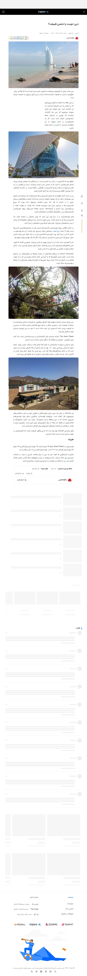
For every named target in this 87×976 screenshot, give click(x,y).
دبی (20, 253)
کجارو (57, 125)
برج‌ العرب (56, 231)
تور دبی (66, 461)
